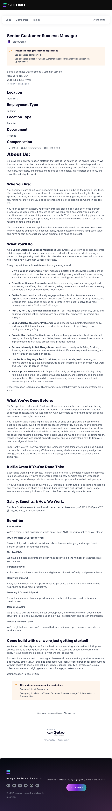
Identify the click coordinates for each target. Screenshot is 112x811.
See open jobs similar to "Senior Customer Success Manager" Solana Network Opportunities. (52, 60)
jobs (8, 19)
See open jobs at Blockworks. (29, 55)
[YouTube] (8, 785)
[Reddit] (26, 785)
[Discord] (20, 785)
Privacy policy (49, 740)
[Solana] (8, 771)
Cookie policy (63, 740)
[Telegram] (37, 785)
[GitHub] (31, 785)
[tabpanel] (56, 414)
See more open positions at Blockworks (56, 713)
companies (22, 19)
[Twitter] (14, 785)
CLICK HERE (76, 787)
